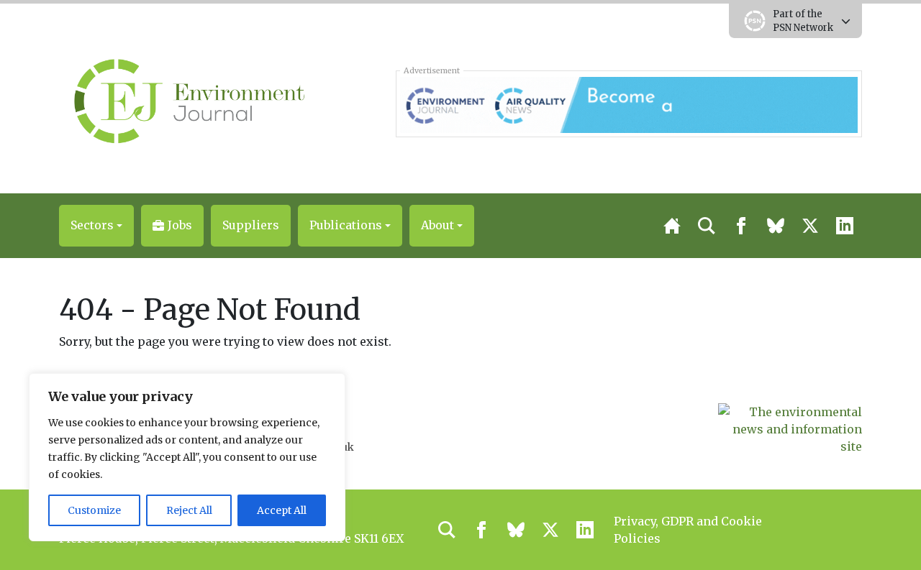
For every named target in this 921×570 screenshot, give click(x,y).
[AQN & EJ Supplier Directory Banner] (628, 103)
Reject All (189, 510)
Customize (94, 510)
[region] (187, 457)
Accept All (282, 510)
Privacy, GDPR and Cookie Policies (688, 530)
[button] (96, 226)
